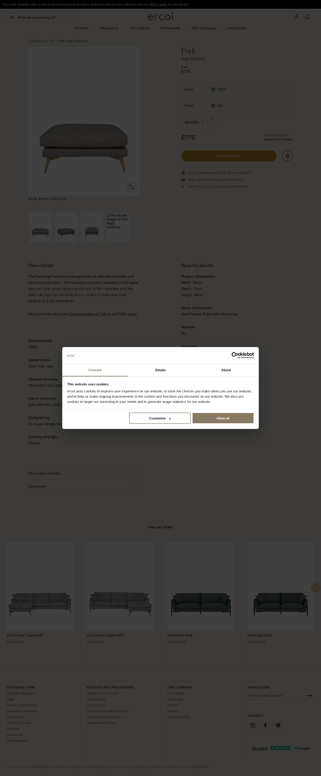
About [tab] (226, 370)
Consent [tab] (95, 370)
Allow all (223, 418)
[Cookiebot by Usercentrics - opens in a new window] (235, 355)
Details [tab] (160, 370)
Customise (157, 418)
